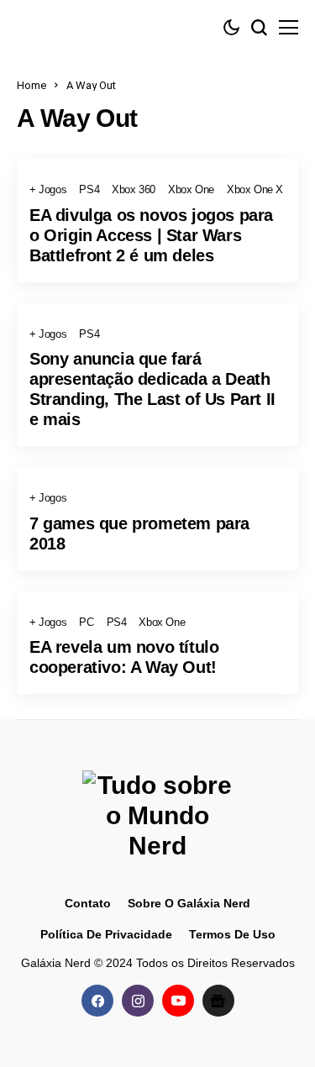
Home (31, 85)
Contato (88, 903)
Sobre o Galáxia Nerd (189, 903)
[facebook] (97, 1001)
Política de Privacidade (106, 934)
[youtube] (178, 1001)
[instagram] (138, 1001)
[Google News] (218, 1001)
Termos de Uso (232, 934)
